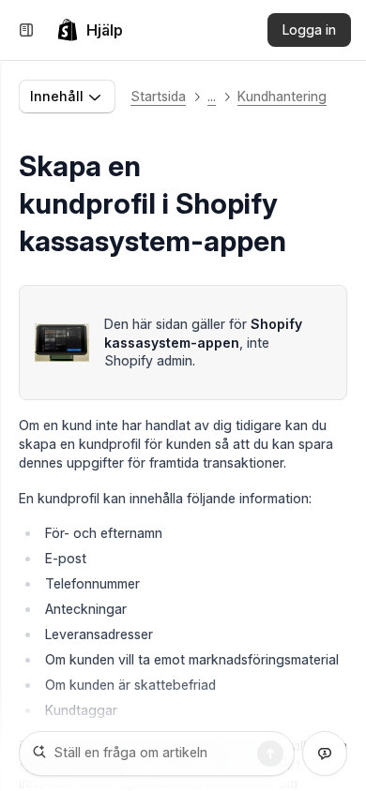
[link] (89, 30)
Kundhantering (282, 96)
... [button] (211, 96)
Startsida (158, 96)
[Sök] (270, 753)
